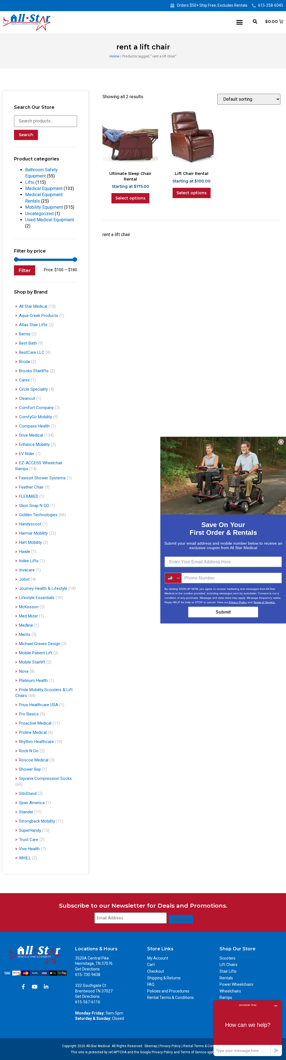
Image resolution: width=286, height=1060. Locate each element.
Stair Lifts (228, 971)
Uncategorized (39, 213)
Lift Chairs (228, 964)
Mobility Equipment (44, 207)
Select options (130, 198)
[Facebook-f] (23, 987)
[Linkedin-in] (46, 987)
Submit (223, 611)
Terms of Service (193, 1052)
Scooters (227, 958)
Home (114, 56)
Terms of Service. (264, 602)
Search (26, 134)
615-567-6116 (87, 1002)
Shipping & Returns (164, 978)
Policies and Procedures (168, 991)
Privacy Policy (170, 1046)
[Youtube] (35, 987)
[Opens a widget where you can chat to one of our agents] (247, 1028)
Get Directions (87, 969)
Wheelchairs (230, 991)
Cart (151, 964)
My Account (157, 958)
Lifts (29, 182)
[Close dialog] (281, 441)
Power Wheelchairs (236, 984)
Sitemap (150, 1046)
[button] (239, 22)
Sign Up (181, 919)
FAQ (150, 984)
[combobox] (173, 578)
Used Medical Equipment (49, 219)
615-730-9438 (87, 974)
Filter (24, 270)
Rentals (226, 978)
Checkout (155, 971)
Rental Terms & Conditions (170, 997)
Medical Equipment (44, 188)
